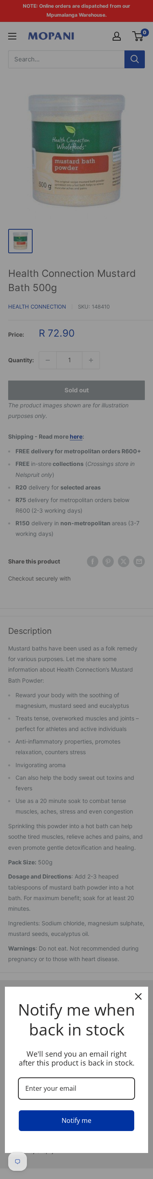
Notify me (76, 1120)
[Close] (138, 996)
